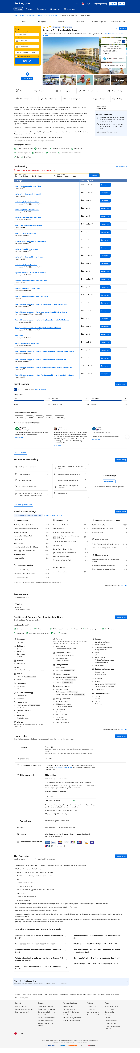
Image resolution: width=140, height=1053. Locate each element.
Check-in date (19, 38)
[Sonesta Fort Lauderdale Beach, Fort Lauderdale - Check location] (44, 34)
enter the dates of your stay (63, 767)
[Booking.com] (22, 3)
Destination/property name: (24, 32)
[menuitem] (18, 9)
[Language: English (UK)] (82, 3)
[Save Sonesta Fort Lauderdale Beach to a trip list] (115, 28)
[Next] (125, 55)
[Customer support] (88, 3)
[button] (27, 52)
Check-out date (19, 44)
